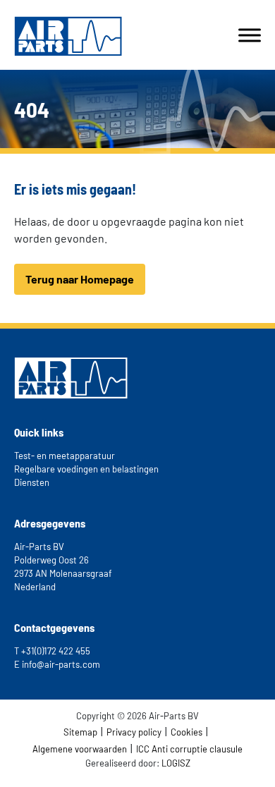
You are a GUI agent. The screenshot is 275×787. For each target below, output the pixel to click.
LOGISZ (175, 763)
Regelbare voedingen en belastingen (86, 469)
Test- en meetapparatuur (64, 455)
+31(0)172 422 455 (55, 651)
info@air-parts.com (61, 664)
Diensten (31, 482)
